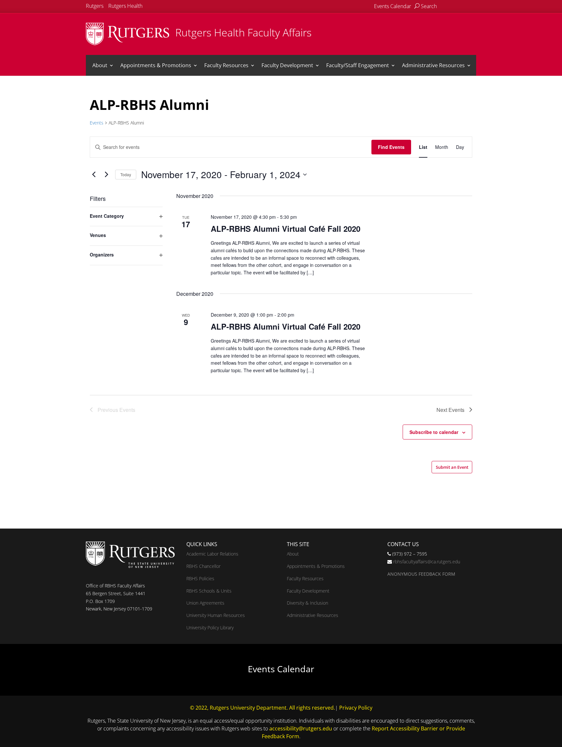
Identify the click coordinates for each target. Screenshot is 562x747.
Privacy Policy (355, 707)
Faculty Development (287, 65)
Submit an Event (452, 467)
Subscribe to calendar (433, 432)
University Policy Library (210, 627)
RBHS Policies (200, 578)
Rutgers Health (125, 5)
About (99, 65)
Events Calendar (392, 6)
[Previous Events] (94, 174)
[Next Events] (106, 174)
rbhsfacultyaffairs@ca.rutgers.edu (426, 561)
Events (96, 123)
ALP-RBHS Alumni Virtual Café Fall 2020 (285, 228)
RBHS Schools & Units (209, 591)
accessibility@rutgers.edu (300, 728)
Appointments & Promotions (155, 65)
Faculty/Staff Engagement (357, 65)
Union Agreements (205, 603)
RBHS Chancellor (203, 566)
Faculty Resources (226, 65)
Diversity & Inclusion (307, 603)
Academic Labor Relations (212, 554)
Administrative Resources (433, 65)
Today (125, 174)
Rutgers (94, 5)
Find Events (391, 147)
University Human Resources (215, 615)
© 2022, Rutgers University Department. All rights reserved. (262, 707)
